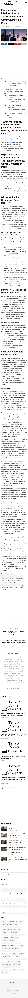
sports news (6, 961)
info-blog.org (12, 682)
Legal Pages (16, 982)
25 (6, 910)
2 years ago (12, 854)
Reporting (16, 582)
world (4, 972)
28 (17, 910)
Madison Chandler (6, 580)
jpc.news (17, 684)
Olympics (19, 580)
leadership (5, 945)
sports (23, 585)
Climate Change (7, 924)
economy (17, 929)
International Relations (8, 940)
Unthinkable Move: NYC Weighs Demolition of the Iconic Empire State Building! (18, 859)
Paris (11, 582)
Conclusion (14, 117)
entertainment (15, 932)
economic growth (15, 926)
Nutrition (5, 953)
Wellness (21, 969)
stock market (16, 961)
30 (25, 910)
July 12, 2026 (5, 738)
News (13, 580)
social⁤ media (16, 372)
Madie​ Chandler (19, 578)
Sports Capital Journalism (8, 587)
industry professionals (17, 277)
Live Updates (6, 948)
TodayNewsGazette (7, 26)
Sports (6, 7)
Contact (10, 982)
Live (21, 945)
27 (14, 910)
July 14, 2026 (5, 717)
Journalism (11, 578)
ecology (5, 926)
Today (4, 967)
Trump (5, 969)
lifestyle (14, 945)
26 (10, 910)
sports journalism (20, 587)
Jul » (3, 912)
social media (5, 585)
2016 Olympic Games (10, 573)
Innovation (14, 937)
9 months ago (13, 830)
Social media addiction (15, 585)
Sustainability (6, 964)
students (4, 589)
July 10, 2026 (5, 760)
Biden (4, 921)
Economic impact (7, 929)
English (5, 788)
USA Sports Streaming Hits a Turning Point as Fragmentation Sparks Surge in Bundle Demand (13, 779)
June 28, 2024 (17, 26)
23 (25, 906)
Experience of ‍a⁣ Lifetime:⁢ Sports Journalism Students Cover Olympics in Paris (15, 91)
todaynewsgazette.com (15, 990)
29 (21, 910)
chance (15, 576)
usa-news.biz (11, 684)
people (13, 953)
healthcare (5, 937)
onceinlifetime (5, 582)
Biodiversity (13, 921)
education (5, 932)
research (16, 956)
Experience (4, 578)
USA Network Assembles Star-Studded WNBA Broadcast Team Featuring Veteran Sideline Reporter (13, 756)
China (21, 921)
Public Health (6, 956)
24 (3, 910)
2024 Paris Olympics (6, 576)
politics (21, 953)
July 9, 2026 (5, 783)
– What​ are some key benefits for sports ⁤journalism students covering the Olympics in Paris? (17, 83)
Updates (13, 969)
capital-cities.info (20, 682)
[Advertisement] (14, 61)
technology (16, 964)
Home (2, 7)
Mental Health (16, 948)
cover (19, 576)
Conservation (18, 924)
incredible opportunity (16, 142)
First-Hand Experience (17, 109)
